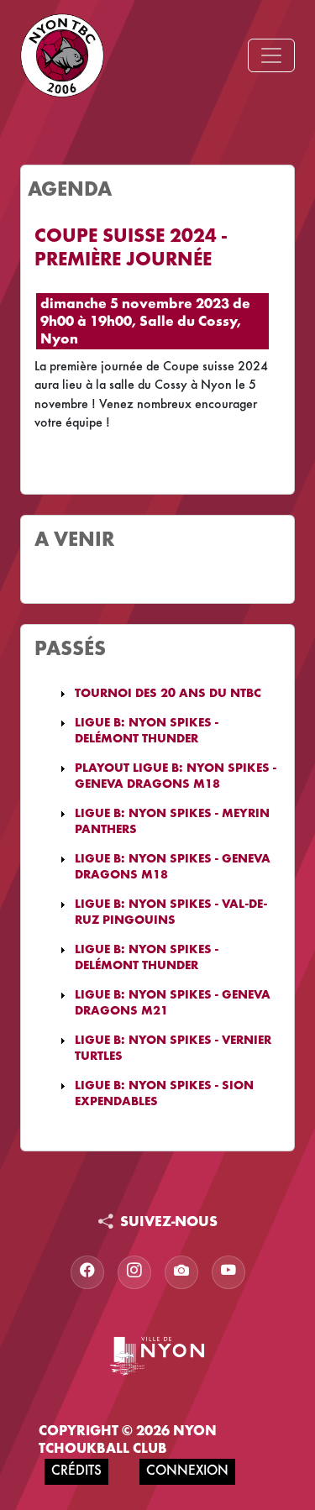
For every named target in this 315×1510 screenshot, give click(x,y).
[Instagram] (134, 1272)
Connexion (187, 1472)
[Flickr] (181, 1272)
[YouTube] (228, 1272)
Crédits (76, 1472)
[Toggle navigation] (271, 55)
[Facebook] (87, 1272)
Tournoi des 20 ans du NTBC (168, 694)
